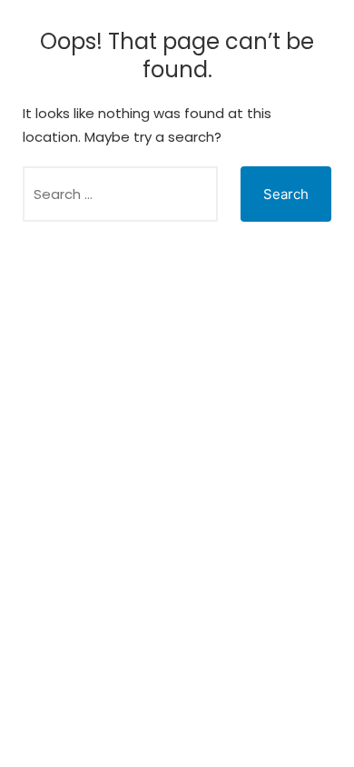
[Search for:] (120, 194)
